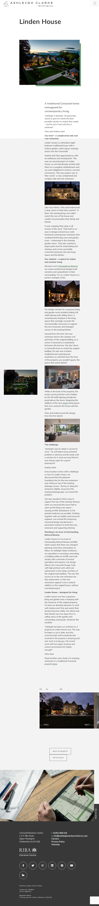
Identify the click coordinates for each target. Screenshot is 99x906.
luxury (66, 403)
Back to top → (95, 812)
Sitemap (55, 844)
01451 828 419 (60, 833)
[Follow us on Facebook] (23, 865)
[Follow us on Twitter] (33, 865)
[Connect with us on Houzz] (23, 875)
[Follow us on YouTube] (71, 865)
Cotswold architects (68, 266)
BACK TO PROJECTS (60, 751)
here (55, 664)
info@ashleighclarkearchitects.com (70, 836)
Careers (55, 838)
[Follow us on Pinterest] (62, 865)
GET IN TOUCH (58, 758)
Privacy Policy (58, 841)
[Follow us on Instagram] (42, 865)
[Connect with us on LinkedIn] (52, 865)
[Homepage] (6, 4)
